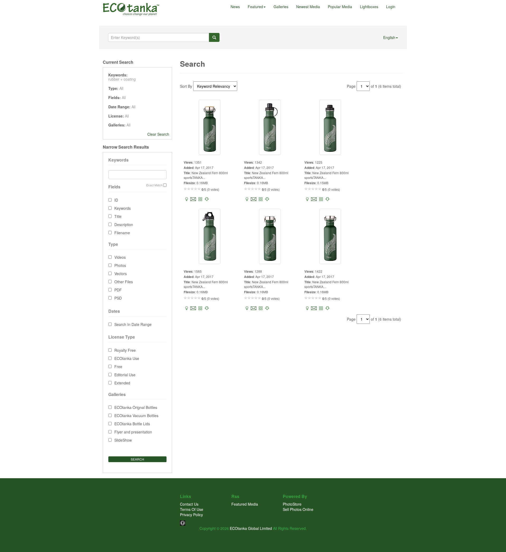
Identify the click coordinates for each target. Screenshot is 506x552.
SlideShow (123, 440)
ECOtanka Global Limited (251, 528)
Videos (120, 257)
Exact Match (154, 185)
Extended (122, 382)
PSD (118, 298)
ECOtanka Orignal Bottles (135, 407)
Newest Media (308, 6)
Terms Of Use (191, 509)
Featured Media (244, 504)
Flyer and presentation (133, 431)
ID (116, 200)
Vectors (120, 273)
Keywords (122, 208)
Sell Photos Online (298, 509)
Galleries (281, 6)
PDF (118, 289)
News (235, 6)
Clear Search (158, 134)
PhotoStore (292, 504)
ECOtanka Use (126, 358)
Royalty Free (125, 350)
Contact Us (189, 504)
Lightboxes (369, 6)
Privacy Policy (191, 514)
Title (117, 216)
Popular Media (340, 6)
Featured (255, 6)
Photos (120, 265)
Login (390, 6)
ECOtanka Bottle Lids (132, 423)
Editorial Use (124, 374)
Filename (122, 232)
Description (123, 224)
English (389, 37)
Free (118, 366)
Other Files (123, 281)
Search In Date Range (133, 324)
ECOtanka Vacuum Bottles (136, 415)
